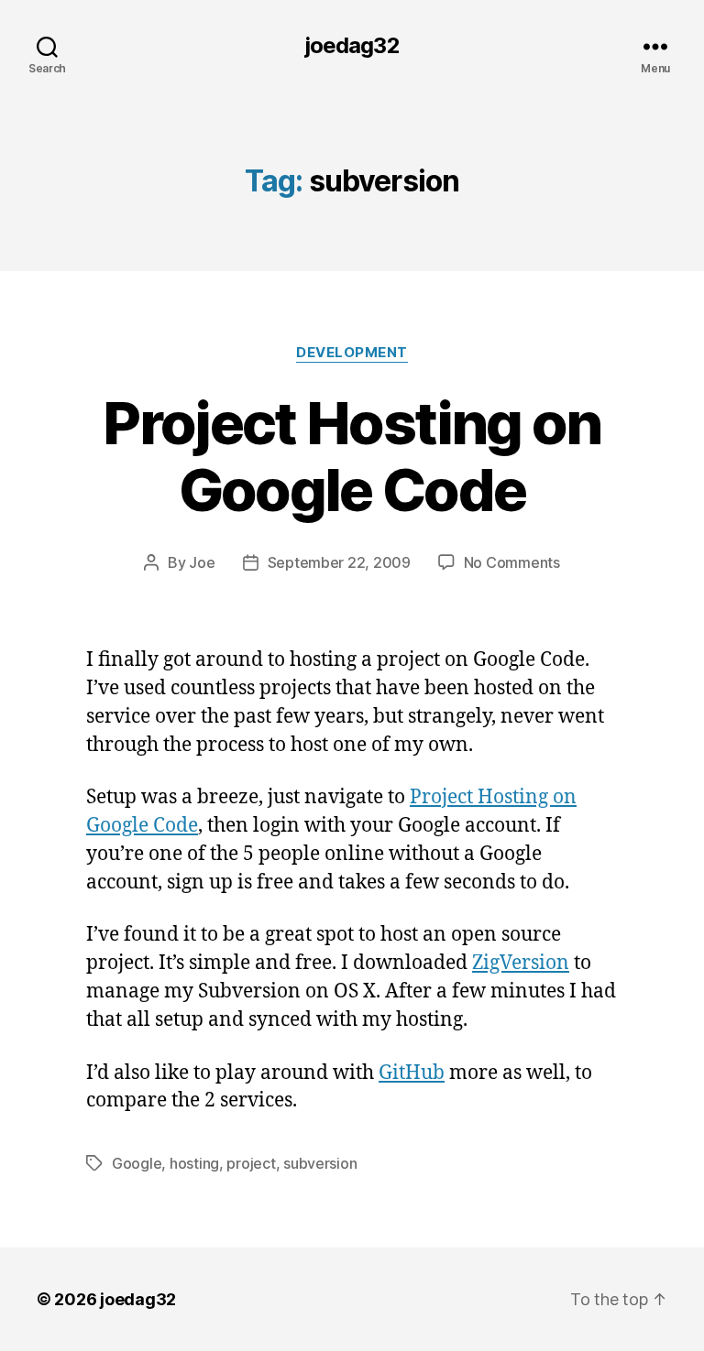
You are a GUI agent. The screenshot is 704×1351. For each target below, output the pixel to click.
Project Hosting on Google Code (351, 456)
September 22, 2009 (339, 562)
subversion (320, 1163)
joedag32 (351, 46)
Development (352, 352)
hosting (194, 1163)
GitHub (412, 1073)
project (250, 1163)
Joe (201, 562)
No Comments (512, 562)
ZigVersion (520, 963)
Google (136, 1163)
